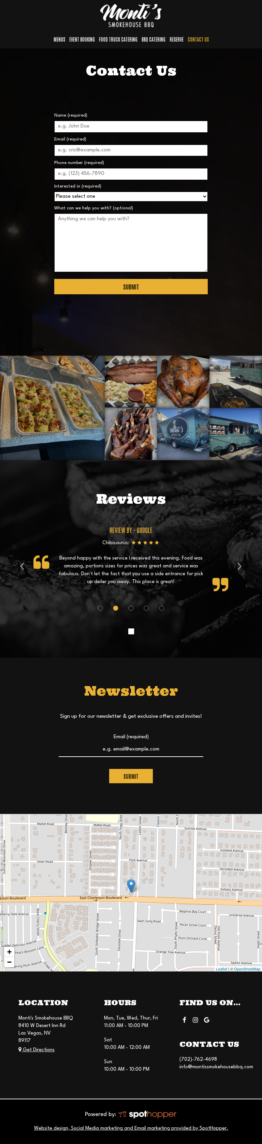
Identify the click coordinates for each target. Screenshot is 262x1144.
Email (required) (70, 139)
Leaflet (221, 968)
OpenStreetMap (247, 968)
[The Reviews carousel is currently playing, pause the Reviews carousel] (131, 632)
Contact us (198, 39)
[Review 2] (115, 608)
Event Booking (82, 39)
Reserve (177, 39)
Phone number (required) (79, 163)
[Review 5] (161, 608)
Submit (131, 286)
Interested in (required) (77, 186)
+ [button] (9, 952)
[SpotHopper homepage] (147, 1114)
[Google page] (207, 1019)
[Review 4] (146, 608)
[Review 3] (131, 608)
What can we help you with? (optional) (93, 208)
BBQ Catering (153, 39)
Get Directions (38, 1050)
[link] (131, 886)
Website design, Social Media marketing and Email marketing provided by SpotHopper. (131, 1128)
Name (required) (70, 115)
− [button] (9, 962)
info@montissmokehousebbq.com (216, 1067)
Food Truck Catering (118, 39)
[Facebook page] (184, 1019)
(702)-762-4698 (198, 1059)
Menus (59, 39)
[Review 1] (100, 608)
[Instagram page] (195, 1019)
